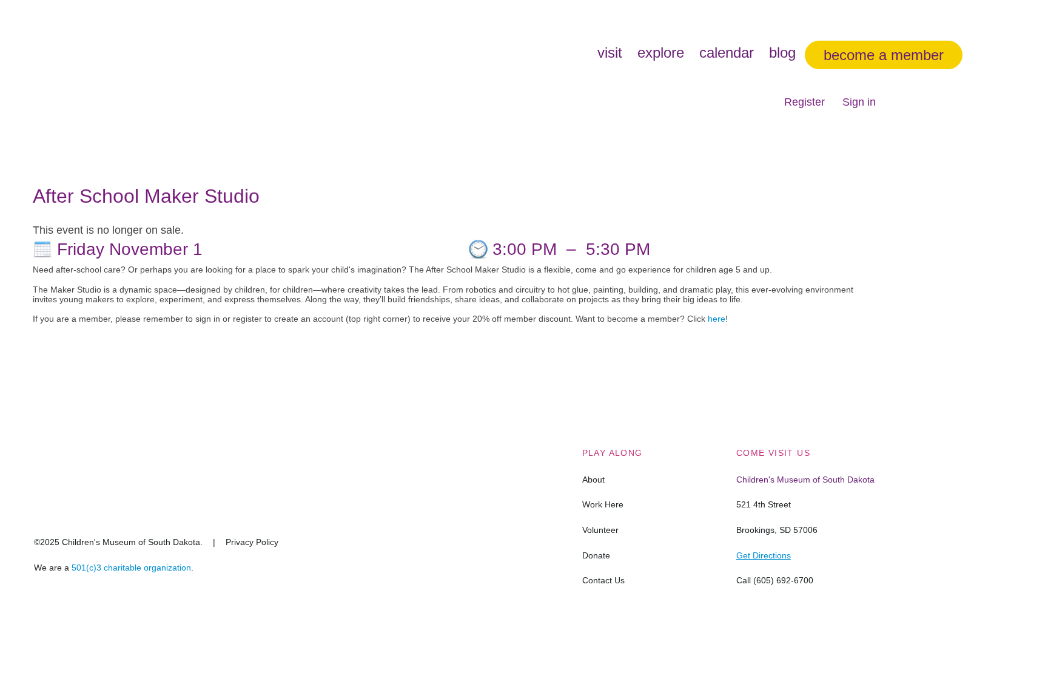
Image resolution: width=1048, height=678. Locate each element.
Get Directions (763, 555)
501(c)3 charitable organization (131, 567)
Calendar (726, 52)
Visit (609, 52)
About (593, 479)
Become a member (884, 55)
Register (804, 102)
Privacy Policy (252, 542)
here (716, 319)
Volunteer (600, 530)
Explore (660, 52)
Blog (782, 52)
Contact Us (603, 580)
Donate (596, 555)
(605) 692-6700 (783, 580)
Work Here (602, 504)
